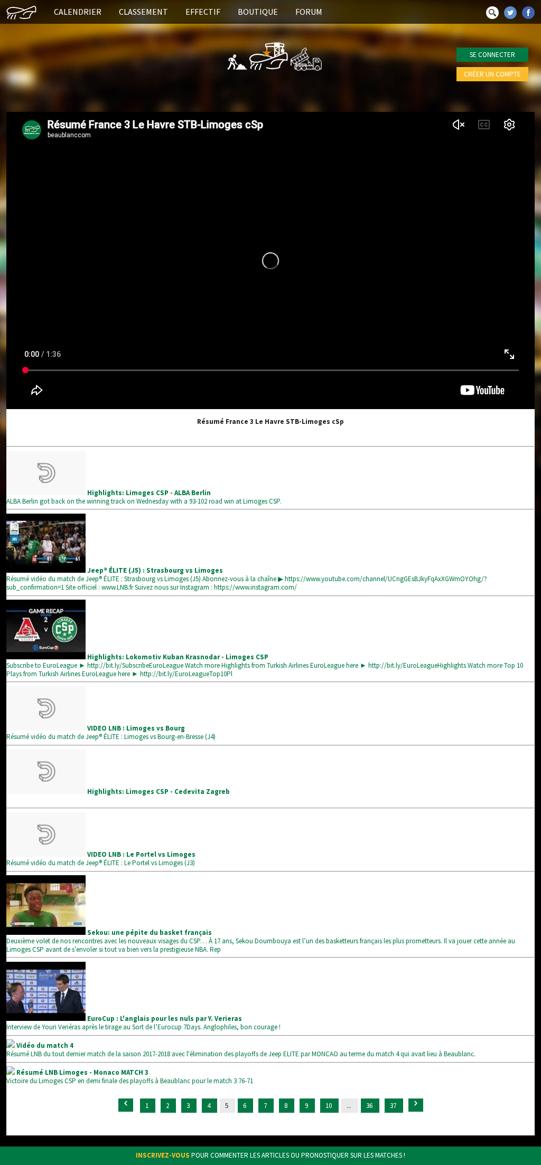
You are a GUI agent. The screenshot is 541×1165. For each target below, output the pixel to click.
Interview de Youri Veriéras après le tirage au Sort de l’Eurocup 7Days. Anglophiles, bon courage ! (143, 1022)
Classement (143, 11)
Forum (308, 11)
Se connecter (492, 54)
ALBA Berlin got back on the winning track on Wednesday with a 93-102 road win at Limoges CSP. (144, 497)
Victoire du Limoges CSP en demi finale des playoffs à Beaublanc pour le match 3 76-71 (129, 1076)
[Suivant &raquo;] (415, 1105)
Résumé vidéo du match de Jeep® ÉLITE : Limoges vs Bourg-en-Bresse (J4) (111, 732)
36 (370, 1105)
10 (329, 1105)
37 (394, 1105)
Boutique (258, 11)
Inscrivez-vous (163, 1155)
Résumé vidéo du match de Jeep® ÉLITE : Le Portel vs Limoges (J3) (100, 858)
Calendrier (77, 11)
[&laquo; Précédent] (125, 1105)
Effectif (202, 11)
